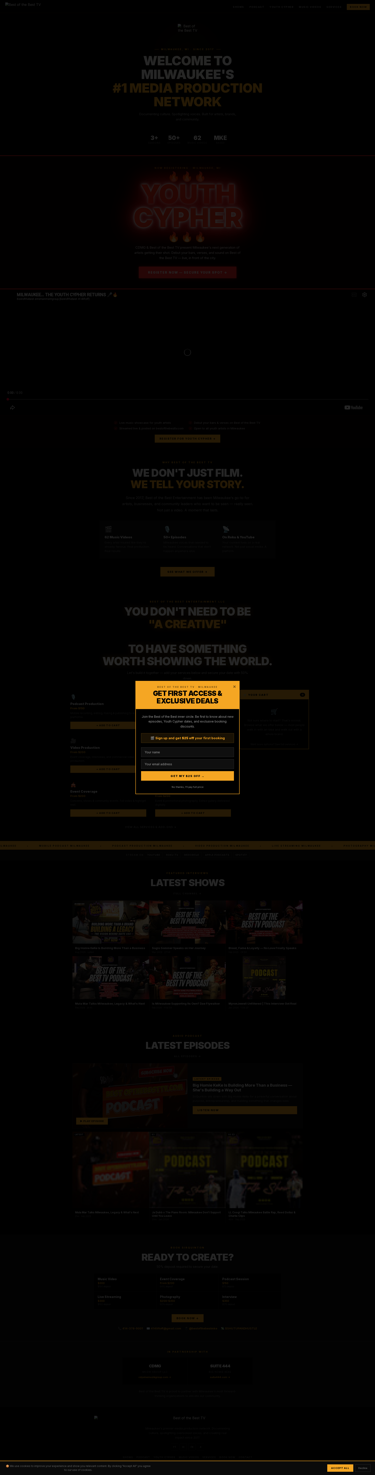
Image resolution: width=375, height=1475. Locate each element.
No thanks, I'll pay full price (188, 786)
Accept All (340, 1468)
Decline (362, 1468)
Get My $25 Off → (187, 776)
